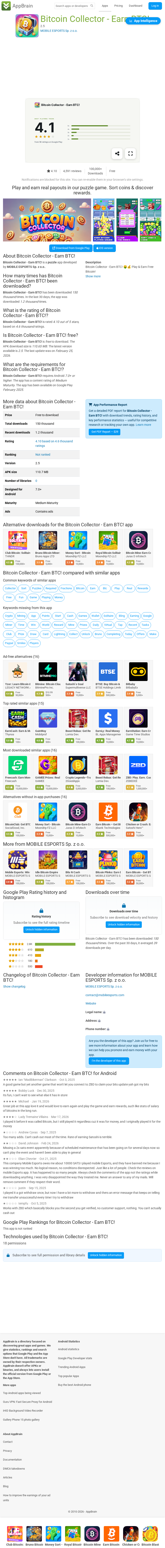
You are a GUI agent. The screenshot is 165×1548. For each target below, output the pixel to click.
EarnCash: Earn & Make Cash (17, 730)
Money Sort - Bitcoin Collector (78, 552)
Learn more (143, 425)
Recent (132, 624)
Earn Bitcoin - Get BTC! (138, 872)
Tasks (145, 624)
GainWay (40, 730)
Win (33, 624)
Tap (120, 624)
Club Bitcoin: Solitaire (17, 552)
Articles (7, 1477)
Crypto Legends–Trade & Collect (78, 777)
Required (51, 588)
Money (59, 597)
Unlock (86, 634)
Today (128, 634)
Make (153, 634)
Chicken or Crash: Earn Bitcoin (138, 824)
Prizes (83, 624)
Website (91, 1003)
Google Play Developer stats (75, 1358)
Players (34, 643)
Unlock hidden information (41, 929)
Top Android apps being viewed (22, 1393)
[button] (124, 1012)
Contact (7, 1441)
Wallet (95, 615)
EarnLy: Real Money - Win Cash (108, 730)
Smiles (21, 643)
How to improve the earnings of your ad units (26, 1498)
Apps (105, 5)
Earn (92, 588)
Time (21, 624)
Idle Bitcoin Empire (46, 872)
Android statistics (68, 1349)
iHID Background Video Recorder (23, 1410)
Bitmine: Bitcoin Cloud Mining (48, 684)
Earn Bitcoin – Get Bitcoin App (108, 824)
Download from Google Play (72, 248)
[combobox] (72, 6)
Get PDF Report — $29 (105, 431)
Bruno (98, 634)
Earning (134, 615)
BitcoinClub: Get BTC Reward (17, 824)
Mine (71, 624)
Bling (122, 615)
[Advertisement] (82, 68)
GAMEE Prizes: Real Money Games (48, 777)
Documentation (12, 1459)
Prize (21, 634)
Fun (21, 597)
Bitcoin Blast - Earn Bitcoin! (150, 1544)
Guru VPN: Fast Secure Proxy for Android (27, 1401)
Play (117, 588)
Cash (70, 615)
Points (46, 615)
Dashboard (135, 5)
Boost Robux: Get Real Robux (78, 730)
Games (82, 615)
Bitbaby (130, 684)
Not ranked (42, 454)
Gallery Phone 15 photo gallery (21, 1419)
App (33, 615)
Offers (141, 634)
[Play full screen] (130, 153)
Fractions (66, 588)
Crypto (9, 615)
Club (9, 634)
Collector (10, 588)
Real (129, 588)
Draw (33, 634)
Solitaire (108, 615)
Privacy (7, 1450)
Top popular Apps (68, 1376)
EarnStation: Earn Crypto (138, 730)
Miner (8, 624)
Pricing (118, 5)
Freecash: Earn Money (17, 777)
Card (45, 634)
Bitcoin (80, 588)
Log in (155, 5)
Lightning (59, 634)
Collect (73, 634)
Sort (23, 588)
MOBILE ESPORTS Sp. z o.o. (55, 844)
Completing (113, 634)
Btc (105, 588)
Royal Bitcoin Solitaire (108, 552)
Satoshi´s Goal (74, 684)
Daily (96, 624)
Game (33, 597)
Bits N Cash (73, 872)
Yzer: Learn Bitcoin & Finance (17, 684)
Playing (46, 597)
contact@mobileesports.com (105, 995)
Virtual (108, 624)
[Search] (92, 6)
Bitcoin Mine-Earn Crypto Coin (138, 552)
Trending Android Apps (72, 1367)
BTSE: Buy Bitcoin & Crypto (108, 684)
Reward (58, 624)
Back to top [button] (155, 1512)
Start (58, 615)
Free (9, 597)
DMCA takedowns (14, 1468)
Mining (21, 615)
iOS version (105, 248)
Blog (5, 1486)
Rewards (143, 588)
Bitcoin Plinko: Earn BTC (108, 872)
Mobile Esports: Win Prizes (17, 872)
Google (147, 615)
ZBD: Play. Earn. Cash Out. (138, 777)
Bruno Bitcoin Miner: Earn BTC (48, 552)
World (45, 624)
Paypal (9, 643)
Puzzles (36, 588)
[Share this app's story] (117, 153)
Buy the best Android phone (74, 1384)
